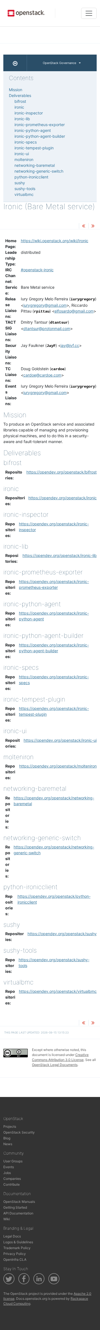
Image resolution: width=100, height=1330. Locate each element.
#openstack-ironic (37, 269)
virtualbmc (24, 194)
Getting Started (15, 1207)
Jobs (7, 1173)
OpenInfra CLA (14, 1259)
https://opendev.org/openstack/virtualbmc (58, 991)
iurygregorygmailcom (45, 305)
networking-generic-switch (38, 171)
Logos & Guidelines (18, 1242)
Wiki (6, 1219)
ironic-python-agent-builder (39, 136)
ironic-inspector (28, 113)
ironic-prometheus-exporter (39, 124)
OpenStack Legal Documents (55, 1065)
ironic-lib (22, 118)
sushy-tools (24, 188)
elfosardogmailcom (74, 311)
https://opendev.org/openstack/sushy (62, 933)
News (7, 1144)
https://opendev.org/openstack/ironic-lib (59, 555)
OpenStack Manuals (19, 1201)
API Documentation (18, 1213)
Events (8, 1167)
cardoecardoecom (42, 375)
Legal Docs (12, 1236)
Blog (6, 1138)
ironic (19, 107)
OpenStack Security (19, 1132)
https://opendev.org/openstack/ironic (62, 497)
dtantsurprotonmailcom (46, 328)
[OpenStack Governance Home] (15, 63)
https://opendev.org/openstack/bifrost (61, 472)
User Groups (12, 1161)
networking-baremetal (34, 165)
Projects (9, 1126)
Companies (12, 1178)
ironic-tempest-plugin (34, 147)
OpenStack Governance (59, 63)
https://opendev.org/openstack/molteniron (58, 766)
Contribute (11, 1184)
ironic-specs (25, 142)
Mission (15, 89)
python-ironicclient (31, 177)
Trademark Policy (17, 1248)
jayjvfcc (70, 345)
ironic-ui (21, 153)
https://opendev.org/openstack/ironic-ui (60, 740)
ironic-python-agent (32, 130)
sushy (19, 182)
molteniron (23, 159)
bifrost (20, 101)
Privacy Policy (14, 1254)
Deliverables (20, 95)
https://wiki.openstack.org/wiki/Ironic (54, 240)
